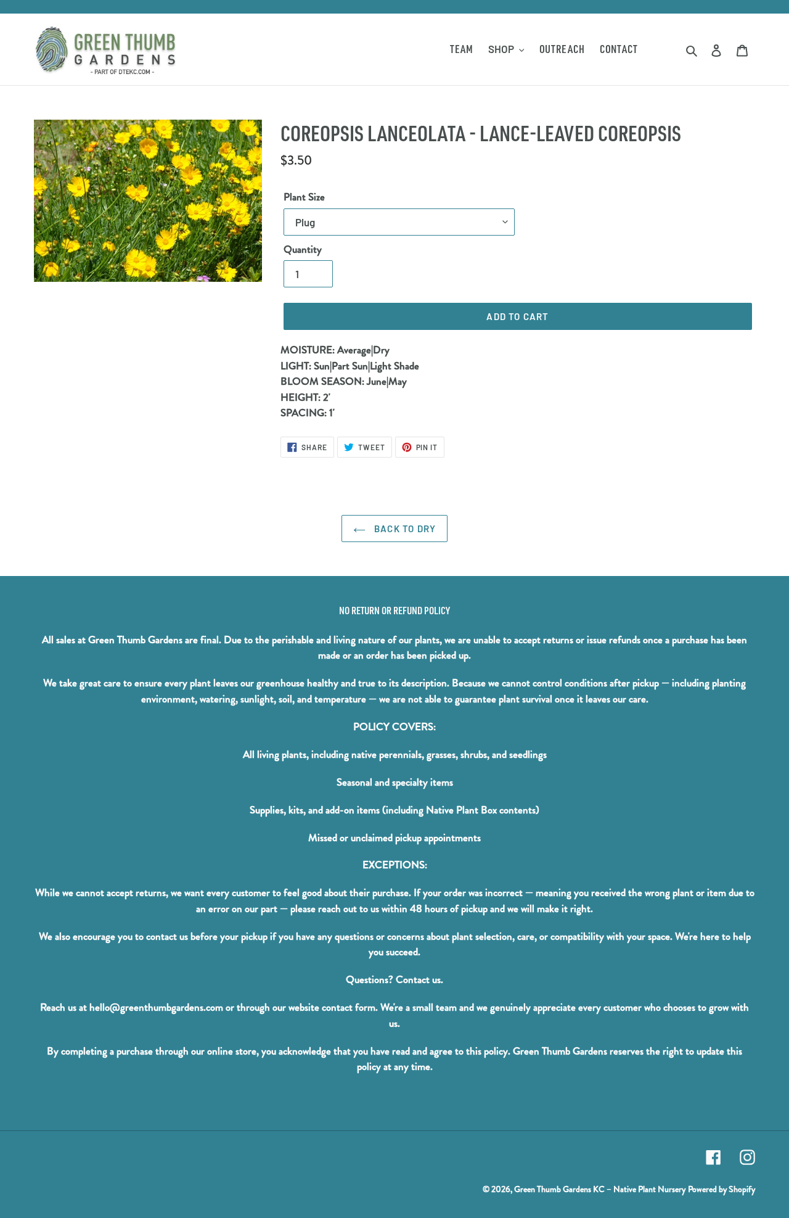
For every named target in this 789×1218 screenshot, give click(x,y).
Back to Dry (404, 528)
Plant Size (304, 197)
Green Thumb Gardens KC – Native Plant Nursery (599, 1189)
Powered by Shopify (721, 1189)
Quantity (303, 249)
